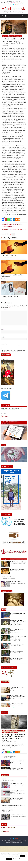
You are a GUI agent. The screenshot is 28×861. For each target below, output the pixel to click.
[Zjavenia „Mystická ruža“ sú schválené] (5, 628)
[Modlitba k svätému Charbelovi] (5, 568)
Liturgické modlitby (6, 730)
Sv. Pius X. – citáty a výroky (16, 703)
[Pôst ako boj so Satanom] (14, 241)
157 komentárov (22, 563)
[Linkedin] (14, 219)
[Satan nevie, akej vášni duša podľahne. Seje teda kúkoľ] (14, 260)
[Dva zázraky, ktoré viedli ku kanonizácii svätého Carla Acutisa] (5, 687)
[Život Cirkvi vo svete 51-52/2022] (5, 643)
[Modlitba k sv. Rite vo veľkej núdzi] (5, 560)
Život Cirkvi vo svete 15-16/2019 (17, 783)
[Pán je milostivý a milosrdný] (14, 282)
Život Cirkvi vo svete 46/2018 (16, 798)
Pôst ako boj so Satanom (8, 255)
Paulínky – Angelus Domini (7, 576)
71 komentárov (12, 578)
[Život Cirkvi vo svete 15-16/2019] (5, 783)
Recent (14, 559)
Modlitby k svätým (14, 730)
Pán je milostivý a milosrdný (9, 296)
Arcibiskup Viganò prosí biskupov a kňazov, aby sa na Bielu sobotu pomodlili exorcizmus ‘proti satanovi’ (13, 737)
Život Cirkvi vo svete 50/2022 (16, 651)
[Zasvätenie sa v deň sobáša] (5, 767)
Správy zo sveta (5, 732)
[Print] (16, 219)
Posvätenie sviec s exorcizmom (9, 756)
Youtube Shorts (4, 359)
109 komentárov (22, 570)
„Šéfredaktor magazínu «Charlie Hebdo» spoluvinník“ (13, 805)
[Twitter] (11, 219)
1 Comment (12, 807)
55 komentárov (22, 583)
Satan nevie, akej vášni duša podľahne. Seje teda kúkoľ (12, 275)
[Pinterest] (6, 219)
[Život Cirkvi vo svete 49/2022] (5, 657)
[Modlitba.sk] (2, 15)
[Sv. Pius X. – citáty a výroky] (5, 703)
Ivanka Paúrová (15, 43)
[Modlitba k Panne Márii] (5, 580)
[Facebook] (3, 219)
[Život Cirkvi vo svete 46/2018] (5, 797)
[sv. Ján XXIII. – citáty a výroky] (5, 695)
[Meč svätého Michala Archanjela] (5, 612)
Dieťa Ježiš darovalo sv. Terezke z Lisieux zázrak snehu (11, 225)
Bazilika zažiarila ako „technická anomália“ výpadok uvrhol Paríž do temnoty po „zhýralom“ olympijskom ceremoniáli (18, 622)
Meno (2, 329)
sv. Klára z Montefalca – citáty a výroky (18, 2)
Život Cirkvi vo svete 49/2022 (16, 658)
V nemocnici (4, 778)
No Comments (21, 690)
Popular (6, 559)
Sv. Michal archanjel (14, 732)
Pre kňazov (22, 730)
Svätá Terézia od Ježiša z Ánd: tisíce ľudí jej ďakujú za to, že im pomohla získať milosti (18, 638)
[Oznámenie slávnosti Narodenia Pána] (5, 760)
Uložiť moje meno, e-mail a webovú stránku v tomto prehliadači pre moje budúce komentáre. (13, 350)
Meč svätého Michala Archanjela (17, 613)
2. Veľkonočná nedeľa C (7, 810)
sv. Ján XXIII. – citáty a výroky (16, 695)
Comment (23, 559)
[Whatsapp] (8, 219)
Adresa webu (4, 344)
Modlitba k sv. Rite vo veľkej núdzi (17, 561)
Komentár (3, 310)
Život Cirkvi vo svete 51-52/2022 (17, 644)
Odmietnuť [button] (9, 858)
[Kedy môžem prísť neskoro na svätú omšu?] (5, 790)
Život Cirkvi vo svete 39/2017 (16, 815)
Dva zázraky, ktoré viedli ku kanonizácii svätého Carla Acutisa (17, 688)
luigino (11, 741)
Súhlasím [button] (22, 856)
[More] (19, 219)
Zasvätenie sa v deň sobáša (16, 768)
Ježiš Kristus (11, 36)
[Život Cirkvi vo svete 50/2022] (5, 650)
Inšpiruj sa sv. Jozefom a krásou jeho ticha (13, 230)
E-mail (2, 337)
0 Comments (5, 45)
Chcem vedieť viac (17, 858)
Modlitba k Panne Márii (15, 581)
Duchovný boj (5, 36)
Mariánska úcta (18, 36)
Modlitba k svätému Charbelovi (17, 569)
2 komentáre (22, 793)
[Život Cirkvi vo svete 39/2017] (5, 814)
